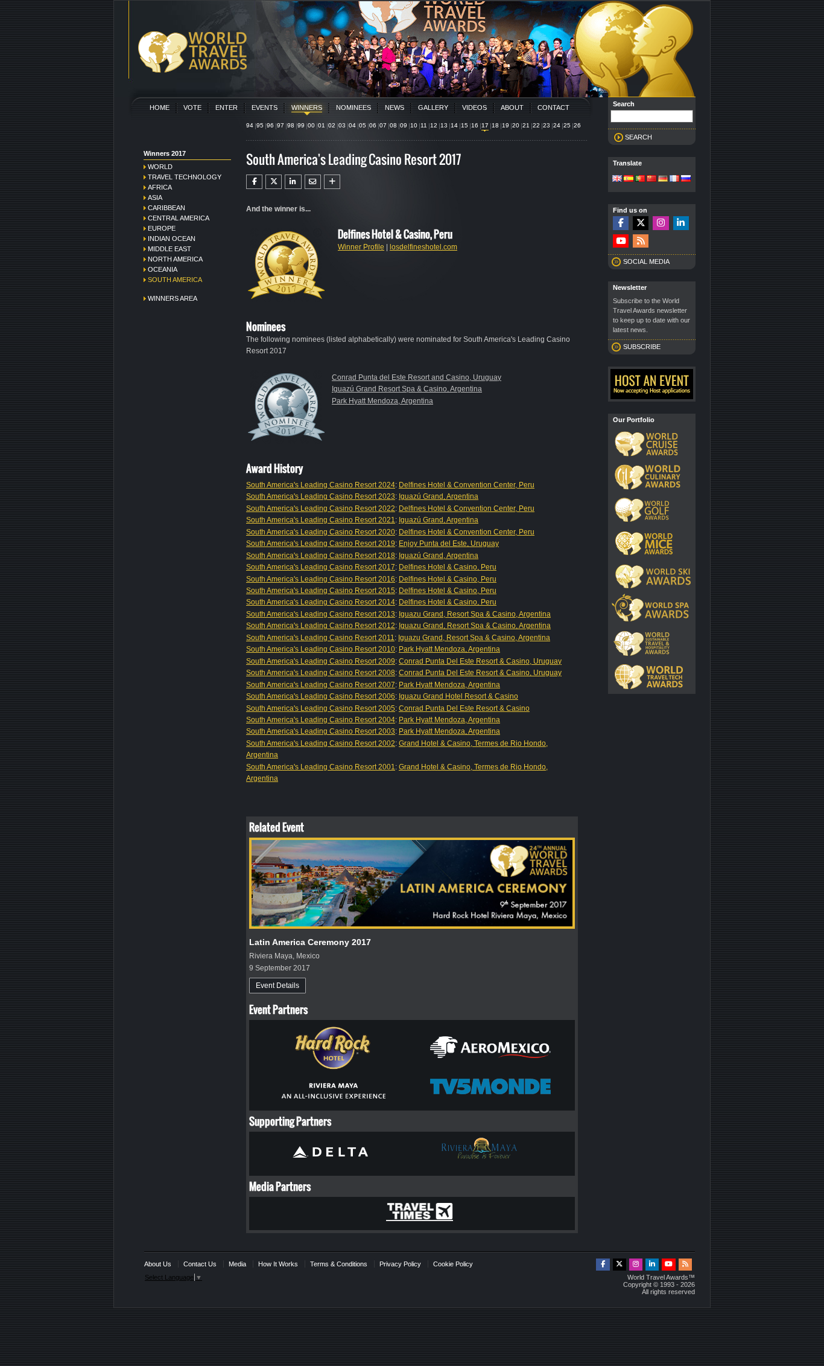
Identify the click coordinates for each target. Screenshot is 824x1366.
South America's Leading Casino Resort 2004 (320, 720)
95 (260, 125)
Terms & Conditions (338, 1264)
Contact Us (200, 1264)
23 (546, 125)
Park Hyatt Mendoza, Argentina (382, 401)
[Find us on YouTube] (621, 241)
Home (160, 107)
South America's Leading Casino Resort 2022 (320, 508)
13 (444, 125)
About (512, 107)
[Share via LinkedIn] (292, 181)
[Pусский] (686, 179)
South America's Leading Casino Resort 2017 (320, 567)
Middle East (169, 248)
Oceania (162, 269)
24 (556, 125)
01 (321, 125)
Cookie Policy (453, 1264)
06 (372, 125)
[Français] (674, 179)
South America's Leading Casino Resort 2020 (320, 532)
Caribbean (166, 207)
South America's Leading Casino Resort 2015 (320, 590)
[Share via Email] (312, 181)
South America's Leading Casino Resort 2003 (320, 731)
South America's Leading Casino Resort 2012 (320, 625)
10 (413, 125)
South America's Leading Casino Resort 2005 (320, 708)
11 (423, 125)
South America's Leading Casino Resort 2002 (320, 743)
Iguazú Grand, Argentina (438, 496)
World (160, 166)
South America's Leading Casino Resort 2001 (320, 767)
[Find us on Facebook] (621, 223)
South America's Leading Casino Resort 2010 (320, 649)
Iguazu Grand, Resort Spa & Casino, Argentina (475, 614)
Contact (553, 107)
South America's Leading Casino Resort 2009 (320, 661)
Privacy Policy (400, 1264)
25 (567, 125)
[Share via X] (273, 181)
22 (536, 125)
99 (301, 125)
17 (485, 125)
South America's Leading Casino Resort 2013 (320, 614)
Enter (226, 107)
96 (270, 125)
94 (249, 125)
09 (403, 125)
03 (342, 125)
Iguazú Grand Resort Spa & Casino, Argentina (407, 389)
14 (454, 125)
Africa (160, 187)
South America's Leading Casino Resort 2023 (320, 496)
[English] (617, 179)
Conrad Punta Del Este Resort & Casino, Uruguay (480, 661)
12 (433, 125)
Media (237, 1264)
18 (495, 125)
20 (515, 125)
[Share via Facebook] (254, 181)
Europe (162, 228)
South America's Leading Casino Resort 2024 (320, 485)
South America (175, 279)
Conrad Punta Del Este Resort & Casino (464, 708)
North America (175, 259)
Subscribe (642, 346)
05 (362, 125)
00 (311, 125)
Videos (474, 107)
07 (383, 125)
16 (474, 125)
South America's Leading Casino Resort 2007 (320, 685)
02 (331, 125)
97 (280, 125)
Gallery (433, 107)
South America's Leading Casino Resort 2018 (320, 555)
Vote (192, 107)
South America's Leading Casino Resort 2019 (320, 543)
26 (577, 125)
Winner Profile (361, 247)
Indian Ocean (171, 238)
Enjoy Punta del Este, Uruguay (449, 543)
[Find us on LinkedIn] (681, 223)
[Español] (628, 179)
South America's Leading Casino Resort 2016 (320, 579)
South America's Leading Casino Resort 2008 (320, 673)
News (394, 107)
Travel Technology (184, 177)
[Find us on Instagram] (660, 223)
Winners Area (172, 298)
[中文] (651, 179)
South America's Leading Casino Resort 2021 (320, 520)
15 (464, 125)
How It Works (278, 1264)
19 (505, 125)
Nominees (353, 107)
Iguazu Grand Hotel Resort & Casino (458, 696)
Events (264, 107)
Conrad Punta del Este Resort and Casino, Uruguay (416, 377)
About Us (157, 1264)
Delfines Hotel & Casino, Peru (447, 567)
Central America (178, 218)
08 (393, 125)
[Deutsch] (663, 179)
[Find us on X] (640, 223)
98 (290, 125)
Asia (155, 197)
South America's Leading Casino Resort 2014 (320, 602)
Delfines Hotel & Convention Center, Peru (466, 485)
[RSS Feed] (640, 241)
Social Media (646, 261)
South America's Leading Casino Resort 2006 (320, 696)
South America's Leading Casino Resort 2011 (320, 637)
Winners (306, 107)
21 (526, 125)
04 (352, 125)
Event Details (277, 985)
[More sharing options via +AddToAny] (332, 181)
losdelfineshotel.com (423, 247)
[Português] (640, 179)
